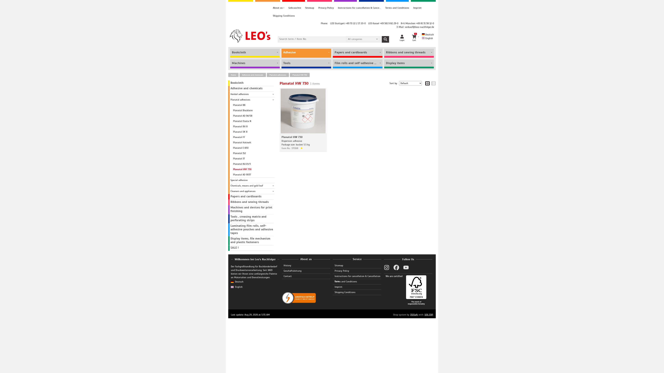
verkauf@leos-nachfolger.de (419, 27)
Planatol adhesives (277, 75)
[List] (433, 83)
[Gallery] (427, 83)
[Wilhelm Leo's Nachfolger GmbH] (250, 36)
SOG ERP (429, 314)
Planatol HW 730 (299, 75)
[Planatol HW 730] (303, 110)
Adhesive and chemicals (252, 75)
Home (233, 75)
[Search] (385, 39)
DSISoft (414, 314)
